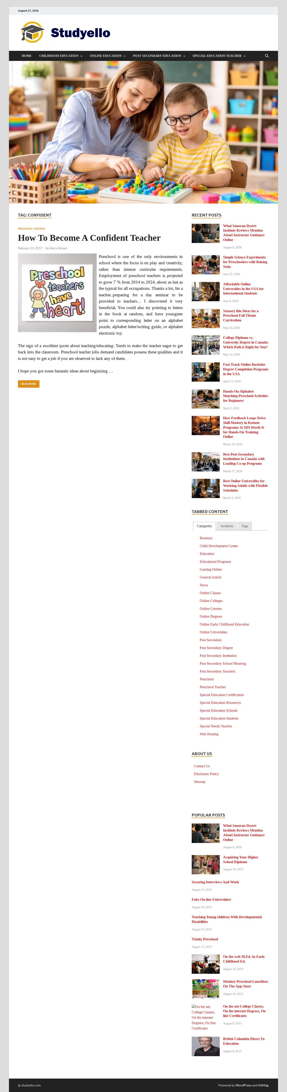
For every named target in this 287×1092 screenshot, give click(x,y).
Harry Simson (58, 248)
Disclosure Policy (206, 774)
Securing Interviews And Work (215, 882)
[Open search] (266, 56)
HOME (27, 56)
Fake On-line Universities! (211, 899)
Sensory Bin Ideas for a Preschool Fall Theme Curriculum (241, 315)
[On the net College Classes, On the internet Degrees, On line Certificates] (206, 1007)
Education (207, 554)
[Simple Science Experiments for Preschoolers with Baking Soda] (206, 258)
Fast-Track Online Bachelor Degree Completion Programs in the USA (245, 369)
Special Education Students (219, 718)
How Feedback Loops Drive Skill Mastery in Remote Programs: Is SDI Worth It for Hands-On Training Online (244, 427)
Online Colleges (211, 601)
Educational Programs (215, 561)
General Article (210, 577)
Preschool (207, 679)
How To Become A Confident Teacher (89, 238)
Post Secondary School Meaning (223, 663)
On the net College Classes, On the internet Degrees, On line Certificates (244, 1011)
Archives (226, 526)
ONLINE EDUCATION (106, 56)
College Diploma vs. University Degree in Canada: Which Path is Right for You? (245, 342)
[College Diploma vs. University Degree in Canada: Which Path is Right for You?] (206, 338)
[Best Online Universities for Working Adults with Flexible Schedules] (206, 482)
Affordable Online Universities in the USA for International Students (243, 288)
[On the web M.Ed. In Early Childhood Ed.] (206, 957)
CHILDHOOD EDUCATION (58, 56)
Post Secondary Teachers (217, 671)
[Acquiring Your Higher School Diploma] (206, 858)
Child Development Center (219, 546)
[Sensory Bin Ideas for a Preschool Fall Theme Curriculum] (206, 312)
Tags (244, 526)
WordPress (243, 1085)
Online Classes (210, 593)
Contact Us (202, 766)
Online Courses (211, 608)
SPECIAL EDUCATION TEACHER (217, 56)
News (204, 585)
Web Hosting (209, 734)
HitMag (263, 1085)
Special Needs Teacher (216, 726)
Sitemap (199, 782)
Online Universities (213, 632)
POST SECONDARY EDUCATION (157, 56)
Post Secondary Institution (218, 656)
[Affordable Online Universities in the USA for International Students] (206, 285)
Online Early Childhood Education (224, 624)
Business (206, 538)
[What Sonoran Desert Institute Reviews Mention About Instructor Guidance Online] (206, 226)
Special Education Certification (222, 695)
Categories (204, 526)
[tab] (204, 526)
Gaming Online (211, 569)
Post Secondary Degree (216, 648)
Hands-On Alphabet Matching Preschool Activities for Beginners (245, 396)
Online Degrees (211, 616)
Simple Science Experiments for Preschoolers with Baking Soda (245, 262)
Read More (27, 382)
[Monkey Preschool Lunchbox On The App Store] (206, 982)
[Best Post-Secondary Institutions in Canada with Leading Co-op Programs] (206, 455)
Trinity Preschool (205, 939)
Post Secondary (211, 640)
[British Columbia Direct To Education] (206, 1039)
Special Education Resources (220, 703)
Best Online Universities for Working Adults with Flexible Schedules (245, 485)
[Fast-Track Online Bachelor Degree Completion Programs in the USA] (206, 365)
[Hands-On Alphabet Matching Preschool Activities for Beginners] (206, 392)
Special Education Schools (218, 710)
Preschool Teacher (31, 228)
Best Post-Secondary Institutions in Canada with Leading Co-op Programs (244, 459)
